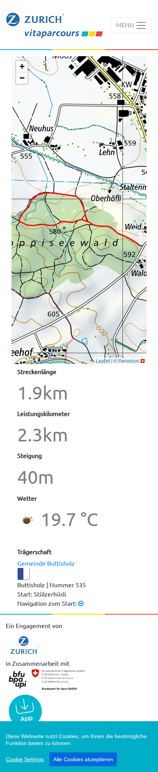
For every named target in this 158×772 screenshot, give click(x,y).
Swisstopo (129, 360)
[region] (79, 746)
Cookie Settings (25, 759)
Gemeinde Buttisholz (46, 563)
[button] (140, 237)
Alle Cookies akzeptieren (83, 759)
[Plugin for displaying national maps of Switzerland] (143, 360)
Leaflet (103, 360)
